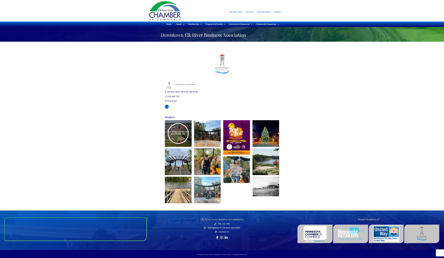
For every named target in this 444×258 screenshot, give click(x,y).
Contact (277, 12)
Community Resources (266, 24)
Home (168, 24)
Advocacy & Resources (239, 24)
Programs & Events (214, 24)
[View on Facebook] (167, 108)
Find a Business (263, 12)
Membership (193, 24)
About (179, 24)
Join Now (249, 12)
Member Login (235, 12)
